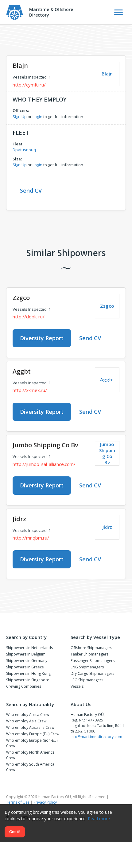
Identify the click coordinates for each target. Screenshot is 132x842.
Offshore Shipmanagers (91, 647)
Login (37, 116)
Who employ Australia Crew (30, 727)
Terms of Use (17, 802)
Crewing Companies (23, 686)
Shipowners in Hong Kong (28, 673)
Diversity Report (42, 338)
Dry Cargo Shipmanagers (92, 673)
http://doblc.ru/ (29, 316)
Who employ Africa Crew (27, 714)
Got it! (14, 831)
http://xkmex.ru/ (30, 390)
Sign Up (20, 116)
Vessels (77, 686)
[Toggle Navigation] (118, 12)
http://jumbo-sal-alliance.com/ (44, 464)
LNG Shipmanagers (87, 667)
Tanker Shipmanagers (89, 654)
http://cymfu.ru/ (29, 85)
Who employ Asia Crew (26, 721)
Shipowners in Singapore (27, 679)
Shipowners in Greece (25, 667)
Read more (99, 818)
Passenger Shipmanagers (93, 660)
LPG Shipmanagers (87, 679)
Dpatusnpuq (24, 149)
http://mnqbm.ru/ (31, 538)
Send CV (31, 190)
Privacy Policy (45, 802)
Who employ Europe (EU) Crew (32, 733)
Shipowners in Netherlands (29, 647)
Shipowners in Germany (26, 660)
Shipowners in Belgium (25, 654)
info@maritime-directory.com (96, 736)
